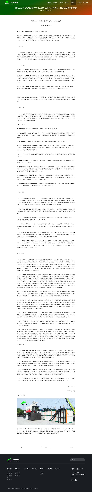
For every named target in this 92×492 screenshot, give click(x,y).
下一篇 (71, 447)
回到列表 (46, 447)
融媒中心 (73, 2)
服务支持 (67, 2)
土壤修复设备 (44, 431)
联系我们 (85, 2)
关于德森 (79, 2)
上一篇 (20, 447)
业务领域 (49, 2)
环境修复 (24, 35)
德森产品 (55, 2)
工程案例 (61, 2)
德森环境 (19, 429)
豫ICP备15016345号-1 (34, 488)
